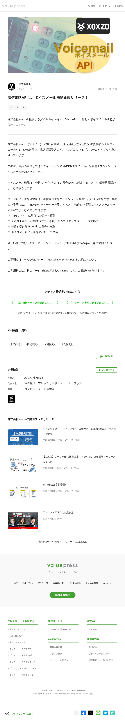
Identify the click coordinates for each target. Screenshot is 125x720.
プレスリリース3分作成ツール (23, 668)
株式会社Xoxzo (27, 84)
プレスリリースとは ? (22, 713)
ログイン (107, 6)
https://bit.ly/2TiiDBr (55, 270)
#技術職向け (33, 344)
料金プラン (27, 583)
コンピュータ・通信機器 (39, 389)
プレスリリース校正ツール (21, 675)
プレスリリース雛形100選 (21, 655)
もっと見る (81, 541)
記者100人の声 (16, 636)
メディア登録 (56, 654)
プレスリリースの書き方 (20, 649)
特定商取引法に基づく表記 (101, 660)
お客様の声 (58, 583)
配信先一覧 (43, 583)
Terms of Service (83, 694)
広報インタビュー (17, 629)
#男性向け (51, 344)
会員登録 (119, 6)
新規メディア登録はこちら (37, 302)
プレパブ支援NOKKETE (60, 629)
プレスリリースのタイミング (22, 662)
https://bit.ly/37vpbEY (75, 144)
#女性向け (68, 344)
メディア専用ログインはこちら (92, 302)
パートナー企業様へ (59, 660)
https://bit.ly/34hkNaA (60, 259)
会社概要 (93, 629)
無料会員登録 (62, 595)
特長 (16, 583)
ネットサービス (17, 107)
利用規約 (93, 647)
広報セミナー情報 (17, 642)
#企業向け (14, 344)
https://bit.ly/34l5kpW (77, 243)
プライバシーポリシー (99, 654)
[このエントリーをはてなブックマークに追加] (105, 715)
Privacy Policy (70, 694)
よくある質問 (92, 583)
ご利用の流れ (74, 583)
